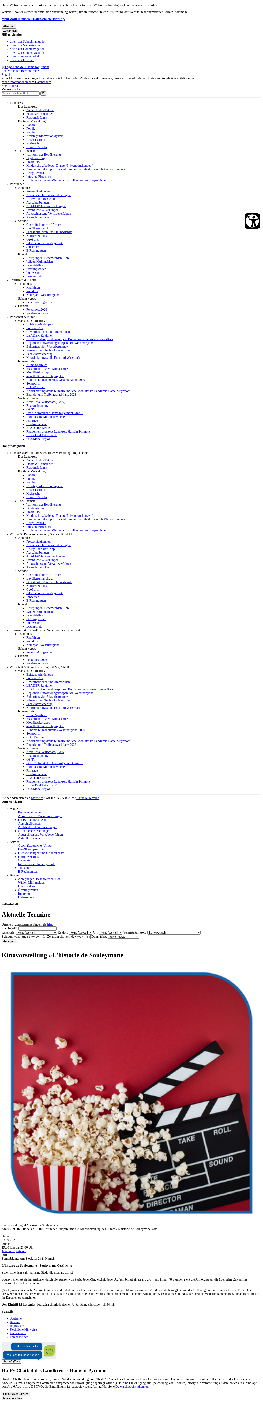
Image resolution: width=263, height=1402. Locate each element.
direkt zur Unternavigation (27, 52)
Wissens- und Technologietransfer (48, 350)
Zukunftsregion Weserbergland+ (47, 346)
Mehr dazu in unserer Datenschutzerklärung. (33, 19)
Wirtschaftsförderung (31, 320)
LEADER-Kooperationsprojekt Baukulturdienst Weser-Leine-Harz (69, 339)
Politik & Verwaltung (32, 121)
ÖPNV (31, 409)
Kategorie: (8, 932)
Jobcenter (32, 247)
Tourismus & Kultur (23, 280)
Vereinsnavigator (37, 313)
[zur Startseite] (25, 67)
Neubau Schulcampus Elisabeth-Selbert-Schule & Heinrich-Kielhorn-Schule (75, 169)
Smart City (33, 162)
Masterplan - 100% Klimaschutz (47, 368)
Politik (30, 128)
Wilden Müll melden (39, 261)
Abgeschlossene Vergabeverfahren (48, 213)
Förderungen (34, 328)
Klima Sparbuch (36, 365)
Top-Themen (26, 150)
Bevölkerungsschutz (39, 228)
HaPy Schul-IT (36, 173)
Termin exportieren (14, 1251)
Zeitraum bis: (55, 936)
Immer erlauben (12, 1398)
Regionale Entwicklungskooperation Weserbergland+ (61, 343)
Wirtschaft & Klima (22, 317)
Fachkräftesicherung (39, 354)
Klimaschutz (26, 361)
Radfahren (33, 287)
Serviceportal (10, 85)
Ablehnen (8, 26)
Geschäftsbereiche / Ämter (43, 224)
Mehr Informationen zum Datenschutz (26, 82)
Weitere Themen (28, 398)
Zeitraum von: (11, 936)
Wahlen (31, 132)
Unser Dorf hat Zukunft (41, 435)
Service (23, 221)
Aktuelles (24, 187)
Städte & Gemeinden (39, 114)
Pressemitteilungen (38, 191)
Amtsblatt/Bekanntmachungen (46, 206)
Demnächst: (99, 936)
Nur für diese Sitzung (15, 1393)
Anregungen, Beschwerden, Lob (47, 258)
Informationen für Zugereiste (44, 243)
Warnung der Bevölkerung (43, 154)
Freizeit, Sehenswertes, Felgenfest (58, 630)
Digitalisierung (35, 158)
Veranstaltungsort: (134, 932)
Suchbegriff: (10, 928)
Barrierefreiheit (30, 70)
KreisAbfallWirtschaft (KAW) (45, 402)
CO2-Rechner (35, 387)
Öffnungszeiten (36, 269)
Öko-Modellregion (38, 439)
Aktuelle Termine (37, 217)
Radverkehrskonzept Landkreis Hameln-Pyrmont (58, 431)
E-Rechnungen (36, 250)
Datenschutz (34, 276)
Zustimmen (10, 30)
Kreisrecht (33, 143)
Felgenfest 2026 (36, 309)
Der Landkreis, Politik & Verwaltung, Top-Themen (56, 453)
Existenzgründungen (39, 324)
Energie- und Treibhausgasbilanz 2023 (51, 394)
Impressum (33, 272)
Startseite (37, 798)
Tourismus (25, 283)
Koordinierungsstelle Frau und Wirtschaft (53, 357)
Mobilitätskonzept (38, 372)
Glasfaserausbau (36, 424)
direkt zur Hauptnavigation (27, 49)
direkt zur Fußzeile (22, 60)
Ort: (95, 932)
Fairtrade (32, 420)
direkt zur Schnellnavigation (28, 41)
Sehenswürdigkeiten (39, 302)
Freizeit (23, 306)
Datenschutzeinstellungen (132, 1386)
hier (49, 924)
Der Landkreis (27, 106)
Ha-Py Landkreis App (40, 198)
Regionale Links (37, 117)
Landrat (31, 125)
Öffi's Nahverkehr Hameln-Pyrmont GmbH (54, 413)
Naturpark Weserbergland (43, 295)
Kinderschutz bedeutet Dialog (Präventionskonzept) (59, 165)
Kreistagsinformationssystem (44, 136)
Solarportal (33, 383)
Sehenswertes (27, 298)
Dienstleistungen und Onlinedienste (49, 232)
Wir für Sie (17, 184)
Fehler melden (11, 70)
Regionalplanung (37, 405)
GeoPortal (32, 239)
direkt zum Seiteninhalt (25, 56)
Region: (63, 932)
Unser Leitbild (35, 139)
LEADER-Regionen (39, 335)
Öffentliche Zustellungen (42, 210)
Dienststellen (34, 265)
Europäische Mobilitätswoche (45, 416)
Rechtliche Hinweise (23, 1329)
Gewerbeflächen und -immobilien (48, 331)
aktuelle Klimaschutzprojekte (45, 376)
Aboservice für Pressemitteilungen (48, 195)
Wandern (32, 291)
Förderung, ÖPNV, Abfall (52, 667)
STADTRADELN (38, 428)
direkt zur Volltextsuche (25, 45)
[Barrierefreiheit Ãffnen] (252, 221)
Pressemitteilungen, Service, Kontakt (48, 534)
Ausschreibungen (37, 202)
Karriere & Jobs (36, 147)
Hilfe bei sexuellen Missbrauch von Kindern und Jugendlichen (66, 180)
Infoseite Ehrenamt (38, 176)
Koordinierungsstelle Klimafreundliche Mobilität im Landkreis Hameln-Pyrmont (78, 391)
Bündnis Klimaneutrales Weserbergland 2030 (55, 379)
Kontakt (23, 254)
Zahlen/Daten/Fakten (40, 110)
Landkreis (16, 102)
